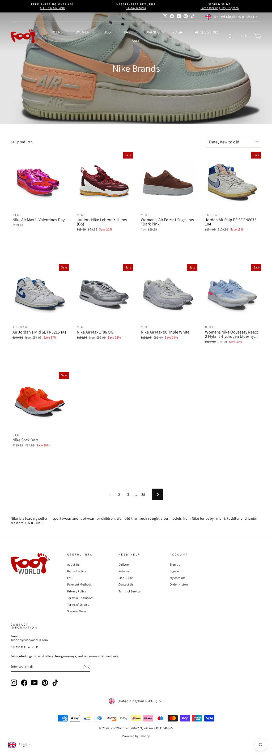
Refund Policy (76, 571)
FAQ (70, 578)
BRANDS (153, 32)
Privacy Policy (76, 591)
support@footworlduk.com (29, 640)
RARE (129, 32)
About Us (73, 564)
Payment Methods (79, 584)
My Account (177, 578)
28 (143, 494)
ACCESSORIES (207, 32)
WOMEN (83, 32)
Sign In (174, 571)
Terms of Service (78, 604)
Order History (179, 584)
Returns (123, 571)
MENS (58, 32)
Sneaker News (77, 611)
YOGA (178, 32)
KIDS (107, 32)
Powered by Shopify (136, 736)
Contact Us (126, 584)
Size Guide (125, 578)
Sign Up (175, 564)
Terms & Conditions (80, 598)
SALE (136, 40)
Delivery (124, 564)
